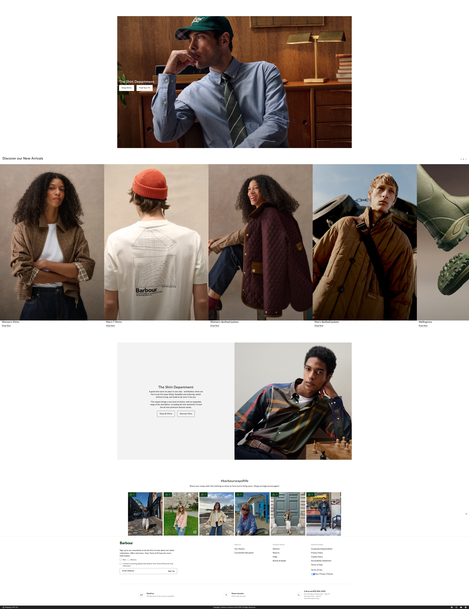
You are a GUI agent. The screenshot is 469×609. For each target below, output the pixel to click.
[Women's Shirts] (52, 242)
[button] (466, 159)
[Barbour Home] (177, 545)
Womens (133, 560)
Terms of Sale (317, 565)
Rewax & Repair (279, 561)
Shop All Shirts (166, 414)
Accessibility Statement (321, 561)
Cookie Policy (317, 557)
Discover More (186, 414)
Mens (124, 560)
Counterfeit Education (244, 553)
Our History (239, 549)
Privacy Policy (317, 553)
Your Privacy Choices (324, 574)
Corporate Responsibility (321, 549)
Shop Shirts (127, 88)
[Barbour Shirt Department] (293, 401)
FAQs (275, 557)
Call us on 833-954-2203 (314, 591)
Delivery (276, 549)
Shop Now (6, 326)
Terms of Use (316, 570)
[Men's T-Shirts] (156, 242)
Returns (276, 553)
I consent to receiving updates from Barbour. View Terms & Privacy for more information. (148, 565)
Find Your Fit (144, 88)
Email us (150, 593)
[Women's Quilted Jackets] (260, 242)
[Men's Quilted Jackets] (365, 242)
